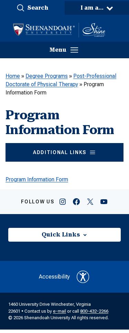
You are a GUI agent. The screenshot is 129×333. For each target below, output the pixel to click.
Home (13, 76)
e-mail (59, 311)
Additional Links (59, 152)
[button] (32, 8)
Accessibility (54, 276)
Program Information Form (37, 179)
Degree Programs (46, 76)
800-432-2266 (94, 311)
